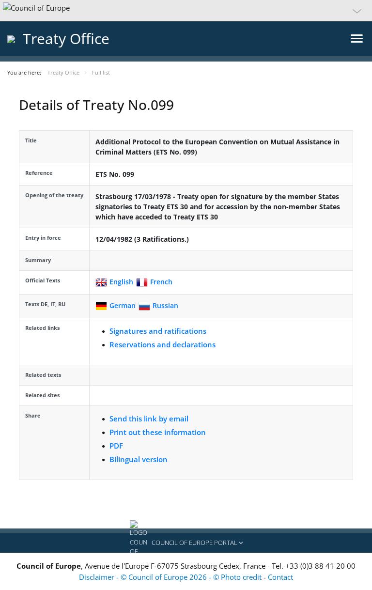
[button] (186, 10)
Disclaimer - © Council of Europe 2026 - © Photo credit (171, 577)
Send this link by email (148, 418)
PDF (116, 445)
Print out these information (157, 432)
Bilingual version (138, 459)
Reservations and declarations (162, 344)
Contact (280, 577)
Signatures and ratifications (157, 331)
